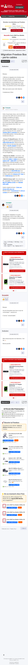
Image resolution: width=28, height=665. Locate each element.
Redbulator (5, 66)
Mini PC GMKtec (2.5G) (9, 182)
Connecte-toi (15, 190)
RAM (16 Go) (9, 175)
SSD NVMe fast (15, 170)
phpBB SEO (17, 662)
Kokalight (8, 202)
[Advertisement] (14, 591)
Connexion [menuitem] (19, 4)
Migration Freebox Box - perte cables (14, 56)
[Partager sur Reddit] (21, 98)
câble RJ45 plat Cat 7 (9, 142)
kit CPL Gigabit (12, 145)
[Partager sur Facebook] (17, 98)
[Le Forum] (8, 6)
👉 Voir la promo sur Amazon (17, 270)
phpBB (10, 658)
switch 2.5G (6, 160)
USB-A (15, 159)
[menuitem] (25, 16)
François (7, 107)
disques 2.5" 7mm (18, 174)
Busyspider (5, 295)
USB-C (11, 159)
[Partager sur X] (19, 98)
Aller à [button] (24, 528)
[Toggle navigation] (4, 655)
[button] (2, 5)
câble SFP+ (13, 160)
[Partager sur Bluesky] (24, 98)
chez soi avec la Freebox (12, 427)
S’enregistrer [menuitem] (19, 7)
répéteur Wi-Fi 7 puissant (10, 132)
